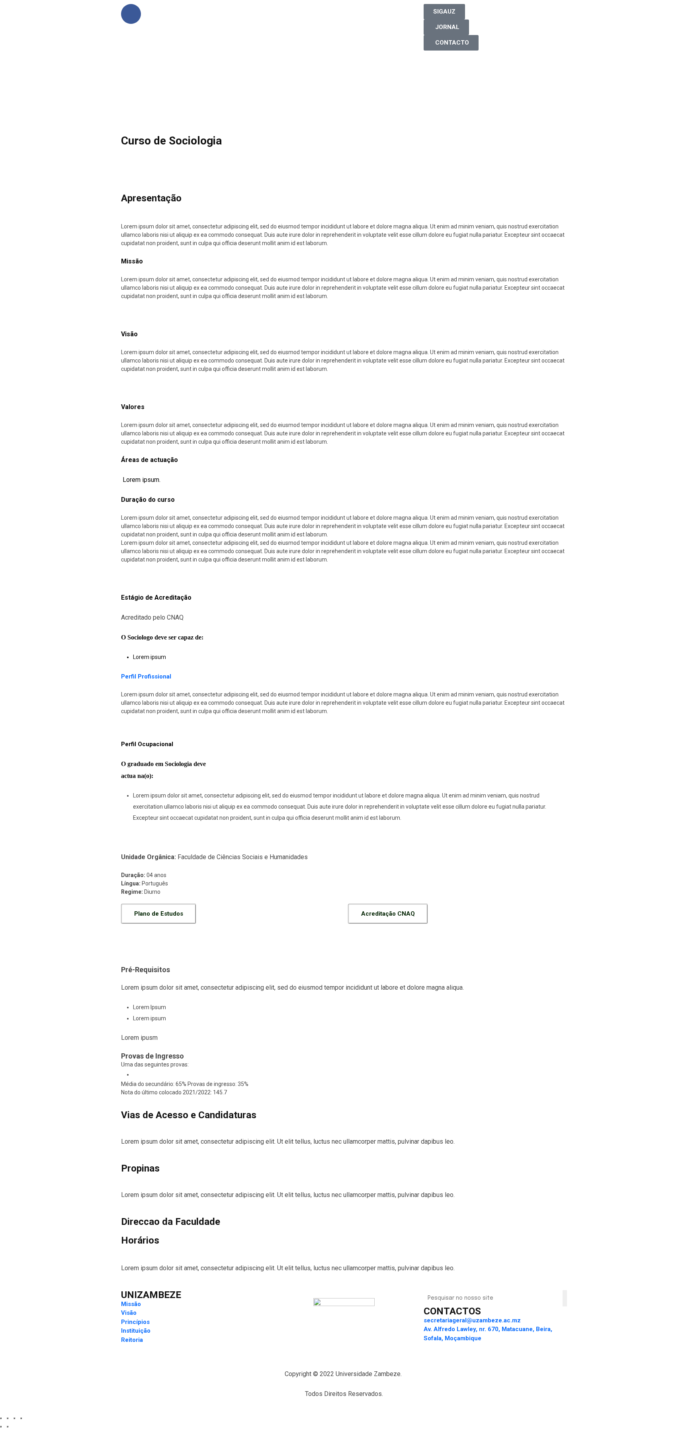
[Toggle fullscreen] (14, 1418)
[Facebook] (131, 14)
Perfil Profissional (146, 676)
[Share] (7, 1418)
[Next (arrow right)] (7, 1426)
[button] (444, 11)
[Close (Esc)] (1, 1418)
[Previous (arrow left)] (1, 1426)
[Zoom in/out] (21, 1418)
